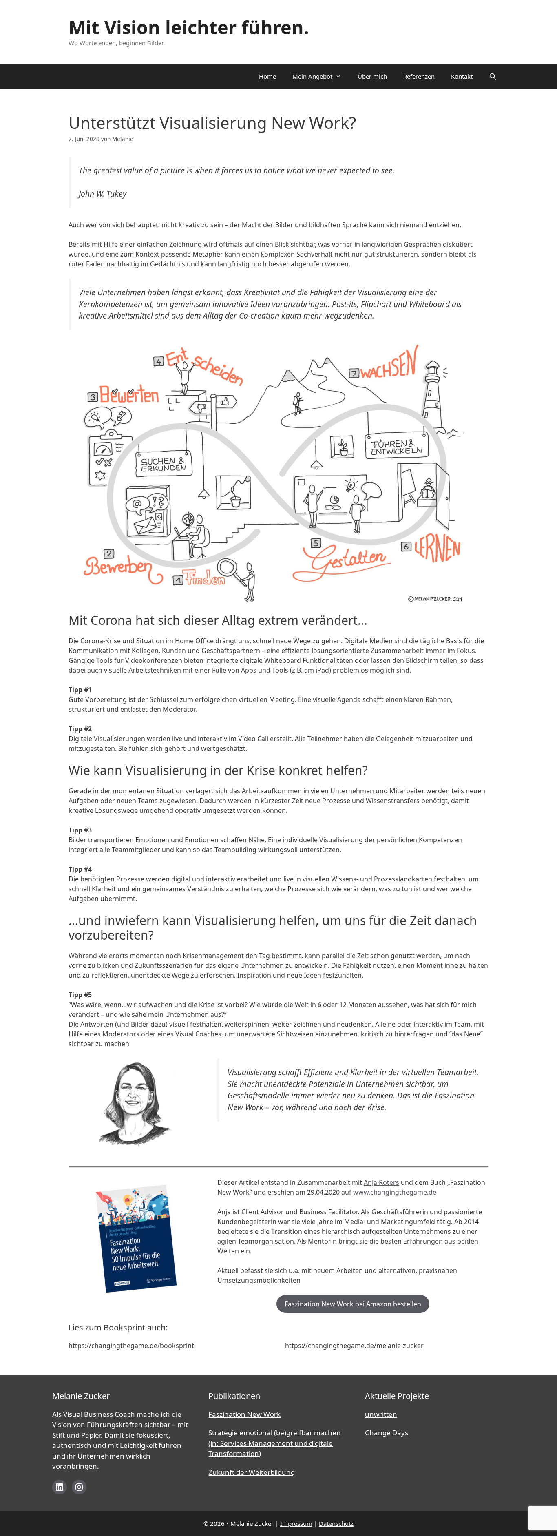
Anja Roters (381, 1182)
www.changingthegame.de (394, 1192)
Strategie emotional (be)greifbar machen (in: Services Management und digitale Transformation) (274, 1443)
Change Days (386, 1432)
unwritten (381, 1414)
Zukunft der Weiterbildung (251, 1472)
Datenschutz (336, 1523)
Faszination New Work (244, 1414)
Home (267, 76)
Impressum (296, 1523)
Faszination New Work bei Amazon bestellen (353, 1303)
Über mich (372, 76)
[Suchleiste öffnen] (493, 76)
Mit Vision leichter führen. (189, 27)
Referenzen (419, 76)
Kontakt (462, 76)
